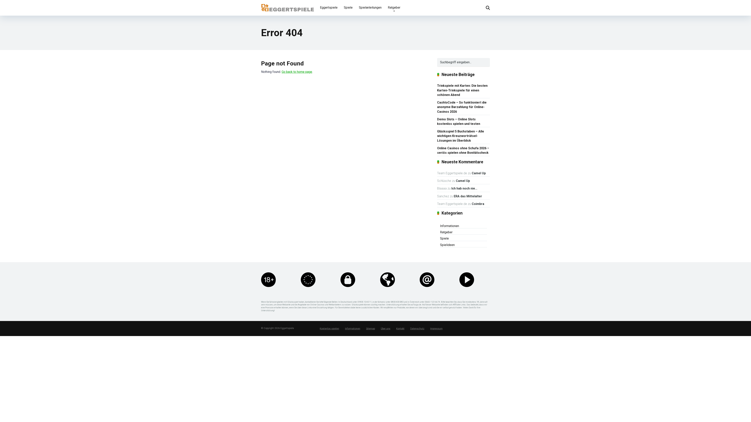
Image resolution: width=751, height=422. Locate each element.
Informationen (449, 226)
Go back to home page (297, 72)
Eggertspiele (329, 7)
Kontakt (400, 328)
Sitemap (370, 328)
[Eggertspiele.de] (287, 6)
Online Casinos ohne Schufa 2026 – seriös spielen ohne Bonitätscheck (463, 150)
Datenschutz (417, 328)
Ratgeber (394, 7)
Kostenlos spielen (329, 328)
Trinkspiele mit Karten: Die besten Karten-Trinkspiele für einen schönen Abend (462, 90)
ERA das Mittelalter (468, 196)
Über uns (385, 328)
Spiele (348, 7)
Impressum (436, 328)
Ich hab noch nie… (464, 188)
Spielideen (447, 245)
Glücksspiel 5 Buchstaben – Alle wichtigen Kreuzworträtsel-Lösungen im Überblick (460, 136)
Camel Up (479, 173)
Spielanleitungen (370, 7)
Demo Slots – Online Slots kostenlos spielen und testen (458, 121)
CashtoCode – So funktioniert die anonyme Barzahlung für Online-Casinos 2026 (462, 107)
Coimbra (478, 204)
